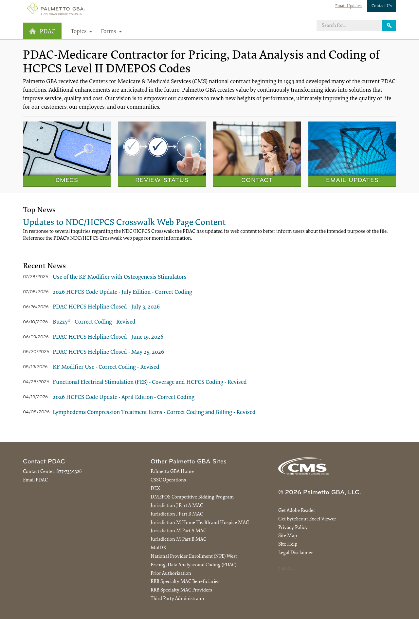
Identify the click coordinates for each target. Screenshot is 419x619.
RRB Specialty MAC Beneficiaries (185, 581)
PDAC (47, 32)
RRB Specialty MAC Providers (181, 590)
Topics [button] (79, 32)
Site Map (287, 536)
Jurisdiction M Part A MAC (178, 531)
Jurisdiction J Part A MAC (177, 505)
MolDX (158, 548)
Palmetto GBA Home (172, 471)
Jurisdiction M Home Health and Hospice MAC (200, 522)
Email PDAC (35, 480)
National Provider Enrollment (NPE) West (194, 556)
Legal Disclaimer (295, 553)
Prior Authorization (171, 573)
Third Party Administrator (178, 598)
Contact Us (382, 6)
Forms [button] (109, 32)
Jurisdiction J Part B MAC (177, 514)
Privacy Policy (293, 527)
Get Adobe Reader (296, 510)
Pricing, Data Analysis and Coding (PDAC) (193, 565)
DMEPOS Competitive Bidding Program (192, 497)
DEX (155, 488)
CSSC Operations (168, 480)
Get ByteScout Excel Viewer (307, 519)
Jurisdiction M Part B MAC (178, 539)
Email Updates (348, 6)
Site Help (287, 544)
